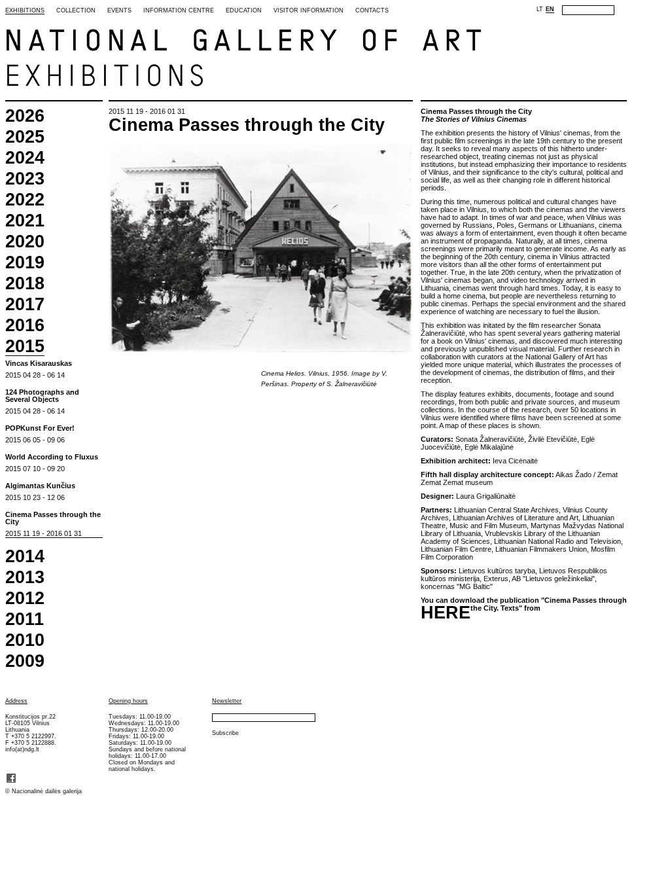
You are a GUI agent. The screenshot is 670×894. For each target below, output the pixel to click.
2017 (24, 304)
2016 (24, 325)
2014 (24, 556)
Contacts (372, 10)
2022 (24, 200)
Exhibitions (24, 10)
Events (119, 10)
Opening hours (128, 701)
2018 (24, 284)
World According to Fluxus (51, 457)
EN (550, 9)
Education (244, 10)
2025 (24, 137)
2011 (24, 619)
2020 (24, 242)
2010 (24, 640)
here (445, 613)
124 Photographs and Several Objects (42, 396)
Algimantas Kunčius (40, 486)
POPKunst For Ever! (40, 428)
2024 (24, 158)
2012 (24, 598)
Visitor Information (308, 10)
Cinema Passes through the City (53, 518)
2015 (24, 347)
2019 (24, 263)
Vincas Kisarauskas (38, 363)
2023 (24, 179)
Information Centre (178, 10)
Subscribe (225, 733)
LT (540, 9)
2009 (24, 661)
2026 (24, 116)
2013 (24, 577)
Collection (76, 10)
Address (16, 701)
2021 (24, 221)
